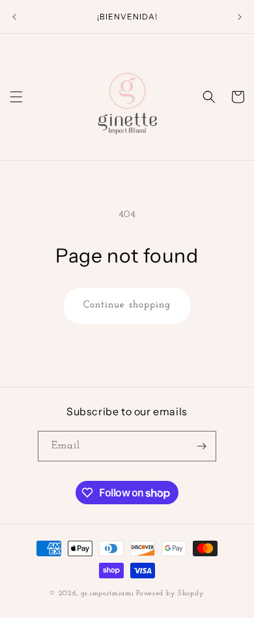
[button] (16, 97)
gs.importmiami (107, 593)
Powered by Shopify (170, 593)
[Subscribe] (201, 446)
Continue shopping (127, 305)
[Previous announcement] (14, 17)
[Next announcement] (239, 17)
